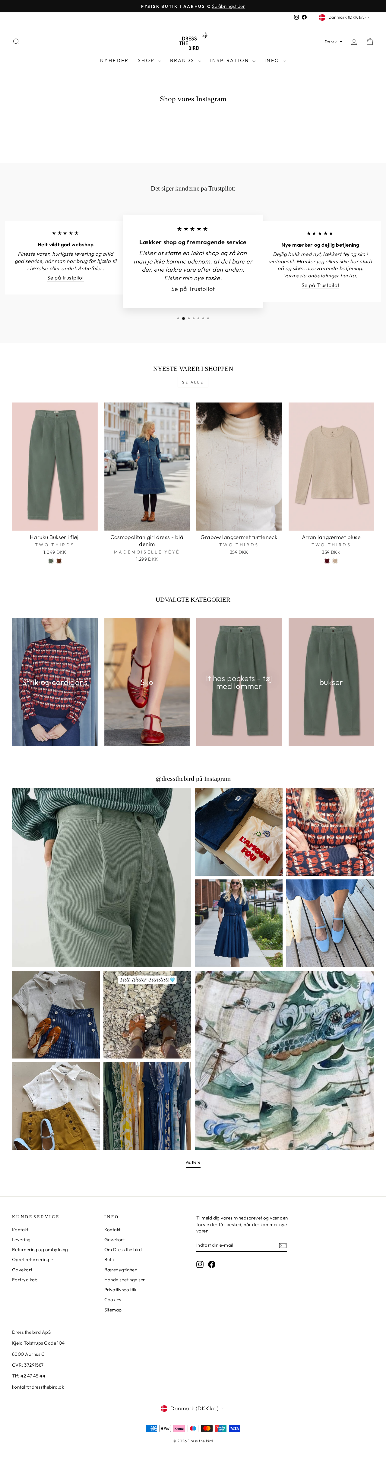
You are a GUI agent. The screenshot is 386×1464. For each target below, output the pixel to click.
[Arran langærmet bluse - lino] (335, 561)
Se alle (193, 382)
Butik (109, 1259)
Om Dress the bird (123, 1249)
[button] (333, 41)
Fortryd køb (25, 1280)
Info (272, 60)
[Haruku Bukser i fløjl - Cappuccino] (59, 561)
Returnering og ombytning (40, 1249)
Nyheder (114, 60)
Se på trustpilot (65, 277)
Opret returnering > (32, 1259)
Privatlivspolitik (120, 1289)
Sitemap (113, 1310)
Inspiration (230, 60)
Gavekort (22, 1270)
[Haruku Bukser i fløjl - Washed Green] (51, 561)
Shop (147, 60)
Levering (21, 1239)
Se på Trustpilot (193, 288)
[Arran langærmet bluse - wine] (327, 561)
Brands (183, 60)
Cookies (112, 1299)
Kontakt (20, 1229)
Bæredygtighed (121, 1270)
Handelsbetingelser (124, 1280)
